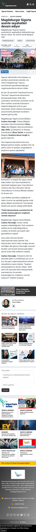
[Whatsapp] (24, 514)
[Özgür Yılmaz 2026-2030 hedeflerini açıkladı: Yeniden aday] (9, 337)
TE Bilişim (23, 522)
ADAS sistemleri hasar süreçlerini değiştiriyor (8, 327)
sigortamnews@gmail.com (19, 507)
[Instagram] (14, 514)
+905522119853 (19, 504)
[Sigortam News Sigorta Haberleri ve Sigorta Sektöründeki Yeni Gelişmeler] (9, 4)
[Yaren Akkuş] (6, 303)
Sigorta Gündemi (7, 11)
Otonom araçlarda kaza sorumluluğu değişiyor (25, 344)
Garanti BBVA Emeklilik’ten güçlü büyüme (7, 361)
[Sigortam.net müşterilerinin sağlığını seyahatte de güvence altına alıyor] (9, 444)
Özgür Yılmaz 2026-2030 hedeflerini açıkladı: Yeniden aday (9, 345)
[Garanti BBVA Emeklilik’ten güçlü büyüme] (9, 354)
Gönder (5, 390)
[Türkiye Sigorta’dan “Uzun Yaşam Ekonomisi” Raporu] (27, 354)
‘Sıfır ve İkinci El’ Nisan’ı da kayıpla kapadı (15, 463)
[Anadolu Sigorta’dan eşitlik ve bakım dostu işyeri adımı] (27, 321)
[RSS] (28, 514)
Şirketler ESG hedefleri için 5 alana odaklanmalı (9, 434)
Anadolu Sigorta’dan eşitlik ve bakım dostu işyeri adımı (25, 328)
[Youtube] (21, 514)
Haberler (4, 16)
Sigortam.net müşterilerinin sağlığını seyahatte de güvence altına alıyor (8, 455)
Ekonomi (5, 432)
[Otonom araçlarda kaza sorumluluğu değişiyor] (27, 337)
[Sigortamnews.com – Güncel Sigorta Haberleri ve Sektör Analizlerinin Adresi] (9, 403)
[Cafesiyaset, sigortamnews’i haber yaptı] (27, 444)
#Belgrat (20, 40)
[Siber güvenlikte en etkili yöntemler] (27, 425)
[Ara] (30, 4)
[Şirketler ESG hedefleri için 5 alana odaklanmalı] (9, 425)
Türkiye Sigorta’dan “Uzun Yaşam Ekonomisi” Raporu (26, 360)
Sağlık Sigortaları (8, 451)
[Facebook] (7, 514)
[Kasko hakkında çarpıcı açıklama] (27, 403)
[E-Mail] (13, 306)
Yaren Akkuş (16, 302)
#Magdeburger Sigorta (8, 40)
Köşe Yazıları (19, 11)
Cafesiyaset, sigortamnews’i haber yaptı (26, 454)
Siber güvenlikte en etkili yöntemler (25, 434)
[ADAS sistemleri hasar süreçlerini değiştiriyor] (9, 321)
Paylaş (6, 72)
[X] (11, 514)
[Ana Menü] (33, 4)
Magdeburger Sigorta (15, 83)
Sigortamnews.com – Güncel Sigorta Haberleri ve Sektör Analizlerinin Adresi (8, 415)
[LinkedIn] (18, 514)
